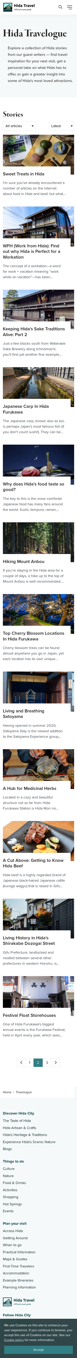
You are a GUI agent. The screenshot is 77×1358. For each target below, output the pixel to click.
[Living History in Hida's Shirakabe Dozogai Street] (38, 932)
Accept (38, 1350)
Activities (10, 1190)
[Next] (55, 1063)
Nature (8, 1176)
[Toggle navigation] (70, 7)
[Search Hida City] (60, 7)
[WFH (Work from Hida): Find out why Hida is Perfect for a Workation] (38, 243)
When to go (12, 1245)
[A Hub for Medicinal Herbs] (38, 780)
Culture (9, 1168)
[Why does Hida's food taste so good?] (38, 478)
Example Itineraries (18, 1280)
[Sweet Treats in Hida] (38, 166)
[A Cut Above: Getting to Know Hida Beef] (38, 855)
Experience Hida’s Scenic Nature (29, 1142)
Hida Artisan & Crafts (19, 1128)
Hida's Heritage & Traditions (25, 1135)
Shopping (10, 1197)
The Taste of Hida (17, 1120)
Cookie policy (14, 1340)
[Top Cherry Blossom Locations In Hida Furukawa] (38, 628)
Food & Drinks (14, 1183)
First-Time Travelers (18, 1266)
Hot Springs (12, 1204)
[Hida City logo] (18, 1301)
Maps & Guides (15, 1259)
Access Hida (13, 1231)
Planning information (19, 1287)
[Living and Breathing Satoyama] (38, 705)
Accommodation (16, 1273)
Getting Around (15, 1238)
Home (7, 1092)
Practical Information (19, 1252)
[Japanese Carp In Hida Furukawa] (38, 401)
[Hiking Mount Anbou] (38, 553)
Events (8, 1211)
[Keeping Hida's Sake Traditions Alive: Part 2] (38, 323)
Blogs (7, 1149)
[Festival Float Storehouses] (38, 1007)
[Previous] (21, 1063)
